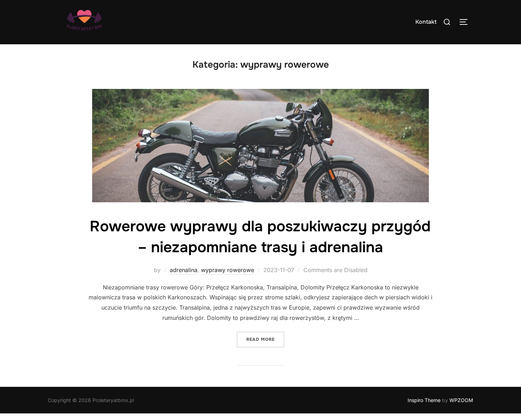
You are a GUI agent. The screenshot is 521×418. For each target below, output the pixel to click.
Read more (265, 339)
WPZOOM (461, 400)
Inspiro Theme (424, 400)
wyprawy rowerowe (227, 269)
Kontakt (426, 22)
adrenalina (183, 269)
